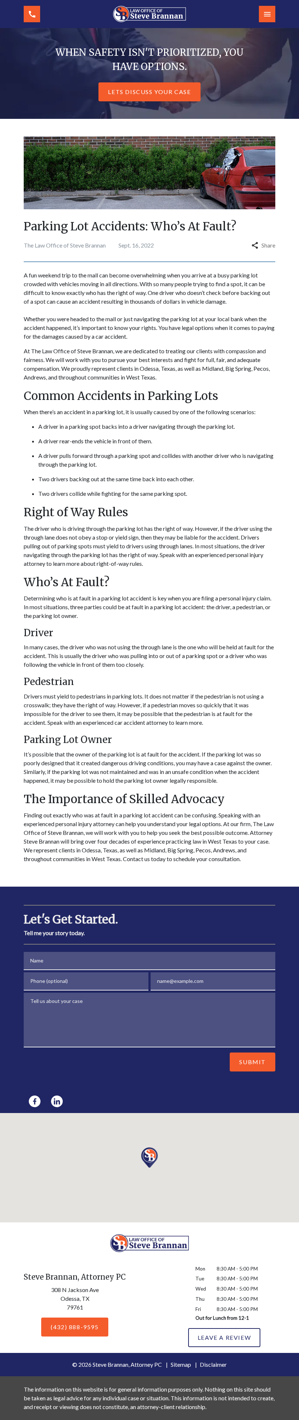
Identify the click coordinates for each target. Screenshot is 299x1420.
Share (268, 245)
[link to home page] (149, 14)
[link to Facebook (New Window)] (34, 1101)
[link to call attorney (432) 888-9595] (32, 14)
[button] (149, 1157)
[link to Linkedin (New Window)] (57, 1101)
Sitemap (181, 1364)
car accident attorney (141, 722)
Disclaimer (213, 1364)
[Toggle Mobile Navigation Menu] (267, 14)
